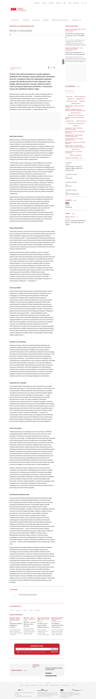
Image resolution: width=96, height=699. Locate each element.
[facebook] (51, 67)
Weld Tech (68, 186)
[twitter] (48, 67)
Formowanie (40, 621)
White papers (76, 3)
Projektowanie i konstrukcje (60, 20)
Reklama (27, 685)
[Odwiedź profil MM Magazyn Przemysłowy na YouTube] (49, 683)
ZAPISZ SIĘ (54, 649)
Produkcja (26, 20)
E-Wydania (44, 3)
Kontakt (40, 685)
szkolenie (67, 164)
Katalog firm (51, 3)
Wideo (70, 3)
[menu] (48, 3)
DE (75, 685)
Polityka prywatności (65, 685)
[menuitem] (37, 3)
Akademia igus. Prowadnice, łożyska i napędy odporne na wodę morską (74, 168)
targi (66, 176)
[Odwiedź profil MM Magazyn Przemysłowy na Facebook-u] (46, 683)
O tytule (21, 685)
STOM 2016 (68, 207)
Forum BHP (68, 178)
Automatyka (36, 20)
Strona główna (37, 3)
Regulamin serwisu (55, 685)
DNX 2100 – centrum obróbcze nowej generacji (30, 624)
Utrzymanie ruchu (26, 26)
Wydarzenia (58, 3)
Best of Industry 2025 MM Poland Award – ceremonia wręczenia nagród (75, 222)
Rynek (11, 621)
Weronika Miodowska (15, 68)
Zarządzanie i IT (76, 20)
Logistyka (46, 20)
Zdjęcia (64, 3)
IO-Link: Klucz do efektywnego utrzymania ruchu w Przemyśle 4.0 (74, 35)
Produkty (25, 620)
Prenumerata (34, 685)
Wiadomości (15, 20)
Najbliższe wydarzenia (74, 158)
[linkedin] (54, 67)
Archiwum (46, 685)
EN (72, 685)
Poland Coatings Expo (72, 194)
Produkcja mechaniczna (56, 621)
